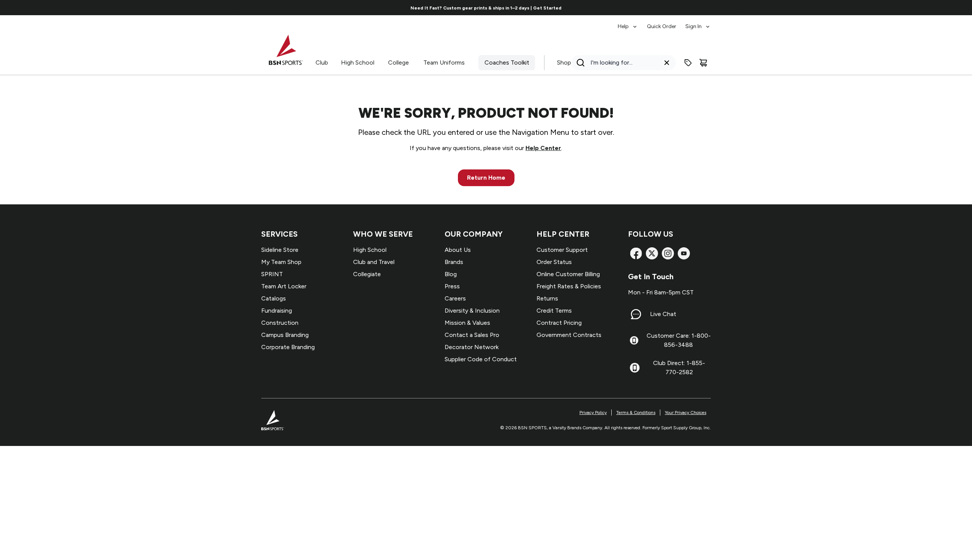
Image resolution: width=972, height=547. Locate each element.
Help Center (543, 148)
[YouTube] (684, 253)
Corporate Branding (288, 347)
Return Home (486, 177)
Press (452, 286)
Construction (279, 322)
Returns (547, 298)
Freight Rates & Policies (568, 286)
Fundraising (276, 310)
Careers (455, 298)
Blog (451, 274)
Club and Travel (373, 262)
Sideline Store (279, 249)
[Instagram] (668, 253)
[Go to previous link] (234, 7)
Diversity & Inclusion (472, 310)
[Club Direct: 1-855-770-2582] (634, 368)
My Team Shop (281, 262)
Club (322, 62)
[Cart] (703, 62)
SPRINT (272, 274)
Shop (564, 62)
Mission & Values (467, 322)
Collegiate (367, 274)
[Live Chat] (636, 314)
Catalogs (273, 298)
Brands (454, 262)
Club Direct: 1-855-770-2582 (679, 367)
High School (357, 62)
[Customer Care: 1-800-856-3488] (634, 340)
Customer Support (562, 249)
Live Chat (663, 314)
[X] (652, 253)
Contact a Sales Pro (472, 334)
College (398, 62)
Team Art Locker (283, 286)
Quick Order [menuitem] (661, 26)
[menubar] (664, 22)
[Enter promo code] (688, 62)
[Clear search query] (667, 62)
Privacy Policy (593, 412)
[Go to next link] (738, 7)
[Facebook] (636, 253)
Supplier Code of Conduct (481, 359)
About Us (458, 249)
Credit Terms (554, 310)
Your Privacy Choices (685, 412)
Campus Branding (285, 334)
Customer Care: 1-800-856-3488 (679, 340)
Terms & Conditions (635, 412)
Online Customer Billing (568, 274)
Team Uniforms (444, 62)
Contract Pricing (559, 322)
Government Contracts (568, 334)
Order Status (554, 262)
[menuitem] (628, 22)
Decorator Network (472, 347)
